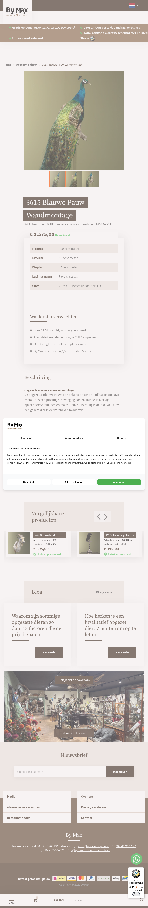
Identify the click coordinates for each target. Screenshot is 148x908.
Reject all (29, 482)
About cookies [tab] (74, 438)
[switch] (136, 894)
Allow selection (74, 482)
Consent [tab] (26, 438)
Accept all (119, 482)
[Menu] (142, 869)
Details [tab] (121, 438)
